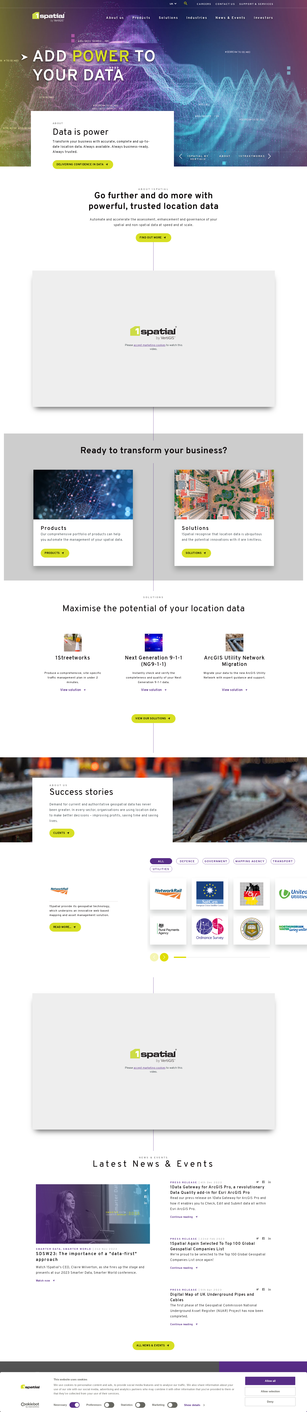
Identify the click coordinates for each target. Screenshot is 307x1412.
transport (283, 861)
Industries (196, 18)
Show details (192, 1404)
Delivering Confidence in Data (80, 164)
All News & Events (150, 1345)
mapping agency (250, 861)
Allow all (270, 1380)
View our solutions (150, 718)
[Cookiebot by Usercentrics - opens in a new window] (30, 1405)
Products (141, 18)
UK (171, 4)
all (161, 861)
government (215, 861)
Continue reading (181, 1217)
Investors (263, 18)
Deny (270, 1401)
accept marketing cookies (149, 345)
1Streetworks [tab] (252, 156)
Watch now (43, 1281)
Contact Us (225, 4)
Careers (204, 4)
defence (187, 861)
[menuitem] (204, 4)
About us (115, 18)
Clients (59, 833)
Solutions (168, 18)
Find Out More (151, 237)
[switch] (109, 1405)
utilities (161, 869)
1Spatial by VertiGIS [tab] (198, 158)
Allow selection (270, 1391)
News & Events (231, 18)
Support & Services (256, 4)
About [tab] (225, 156)
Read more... (62, 927)
